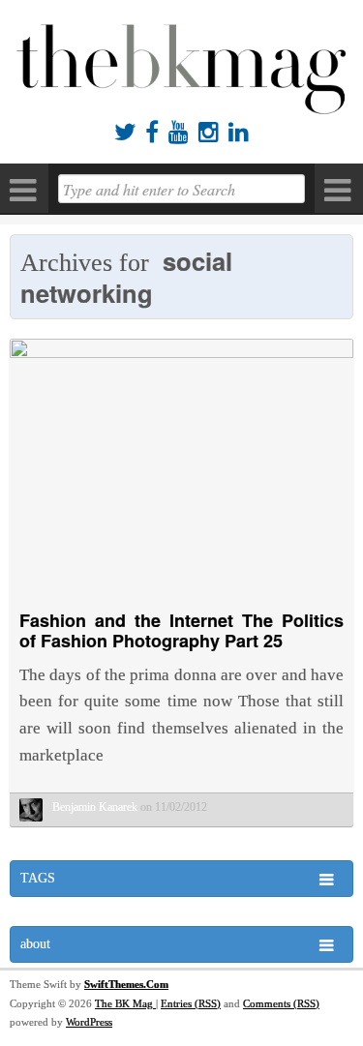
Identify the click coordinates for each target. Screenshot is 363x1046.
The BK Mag (125, 1003)
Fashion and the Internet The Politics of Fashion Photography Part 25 (181, 631)
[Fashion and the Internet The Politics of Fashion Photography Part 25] (181, 353)
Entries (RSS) (191, 1003)
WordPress (89, 1022)
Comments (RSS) (281, 1003)
